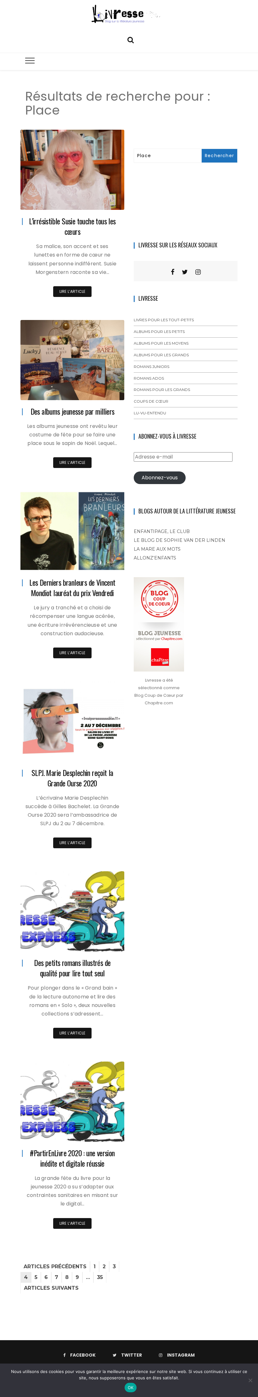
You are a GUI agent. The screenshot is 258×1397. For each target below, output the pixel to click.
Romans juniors (151, 366)
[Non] (250, 1380)
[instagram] (198, 272)
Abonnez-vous (160, 477)
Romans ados (149, 378)
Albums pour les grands (161, 354)
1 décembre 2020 (100, 562)
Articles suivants (51, 1288)
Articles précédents (55, 1267)
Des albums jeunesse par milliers (73, 411)
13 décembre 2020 (99, 391)
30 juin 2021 (104, 200)
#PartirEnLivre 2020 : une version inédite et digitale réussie (72, 1158)
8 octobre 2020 (101, 942)
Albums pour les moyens (161, 343)
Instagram (181, 1355)
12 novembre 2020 (99, 752)
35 (100, 1277)
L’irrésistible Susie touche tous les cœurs (72, 226)
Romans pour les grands (162, 389)
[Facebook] (172, 272)
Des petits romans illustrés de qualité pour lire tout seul (72, 968)
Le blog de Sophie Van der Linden (179, 540)
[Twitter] (185, 272)
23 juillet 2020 (103, 1132)
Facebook (83, 1355)
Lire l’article (72, 291)
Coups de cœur (151, 401)
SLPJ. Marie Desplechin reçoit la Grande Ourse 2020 (72, 778)
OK (131, 1387)
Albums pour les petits (159, 331)
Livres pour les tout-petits (164, 319)
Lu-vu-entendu (150, 413)
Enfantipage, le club (162, 531)
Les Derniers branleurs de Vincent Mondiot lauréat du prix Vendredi (72, 587)
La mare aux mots (157, 549)
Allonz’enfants (155, 558)
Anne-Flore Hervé (55, 201)
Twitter (131, 1355)
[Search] (130, 39)
